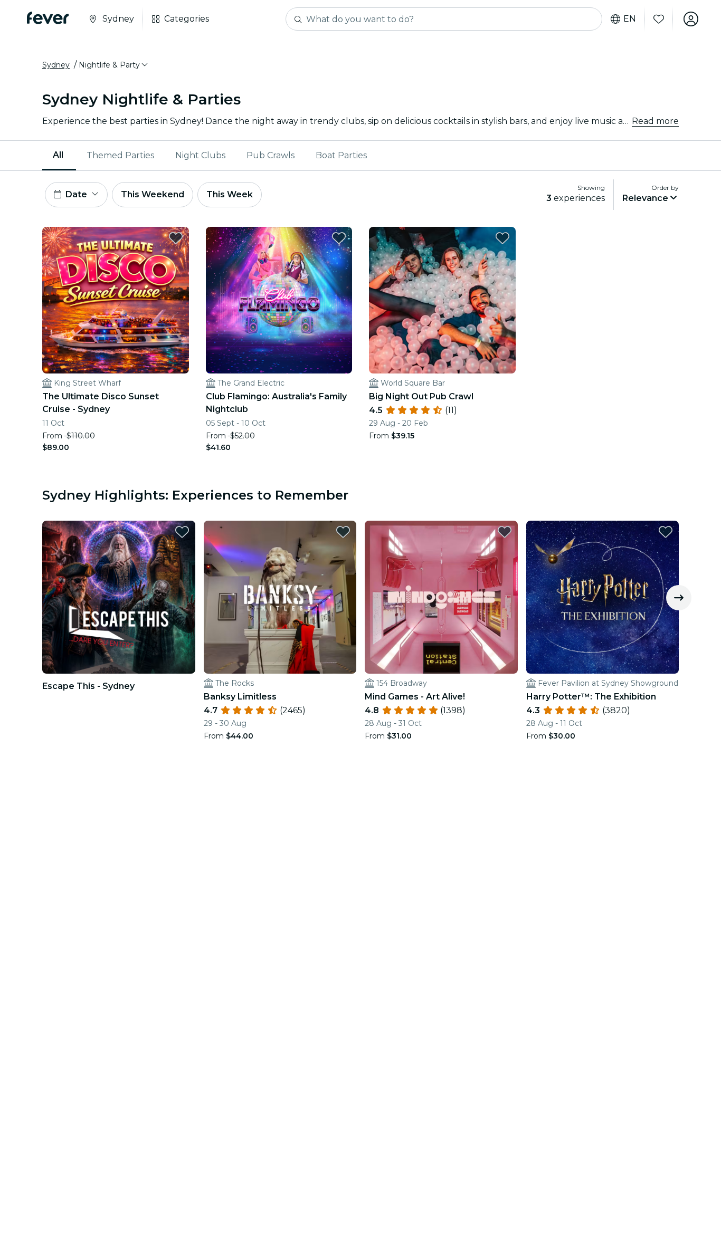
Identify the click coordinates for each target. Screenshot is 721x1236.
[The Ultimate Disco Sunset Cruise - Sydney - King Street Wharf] (115, 300)
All (58, 155)
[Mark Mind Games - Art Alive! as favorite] (504, 532)
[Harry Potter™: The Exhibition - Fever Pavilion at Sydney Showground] (602, 597)
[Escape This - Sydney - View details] (118, 597)
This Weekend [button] (152, 194)
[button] (114, 65)
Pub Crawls (270, 155)
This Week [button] (229, 194)
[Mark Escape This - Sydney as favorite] (182, 532)
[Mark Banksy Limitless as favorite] (343, 532)
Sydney (56, 65)
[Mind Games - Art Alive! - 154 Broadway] (441, 597)
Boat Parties (341, 155)
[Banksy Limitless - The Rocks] (280, 597)
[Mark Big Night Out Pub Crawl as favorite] (502, 238)
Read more (655, 121)
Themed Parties (120, 155)
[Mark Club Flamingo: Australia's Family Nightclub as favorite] (339, 238)
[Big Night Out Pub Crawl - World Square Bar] (442, 300)
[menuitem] (59, 155)
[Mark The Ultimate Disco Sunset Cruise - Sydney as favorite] (176, 238)
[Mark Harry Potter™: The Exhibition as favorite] (665, 532)
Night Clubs (200, 155)
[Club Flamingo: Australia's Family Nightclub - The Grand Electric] (279, 300)
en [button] (629, 19)
